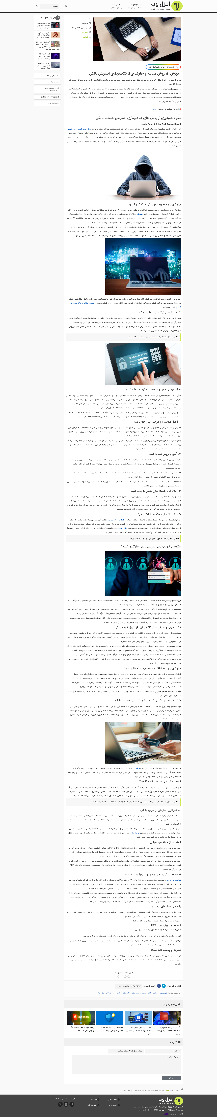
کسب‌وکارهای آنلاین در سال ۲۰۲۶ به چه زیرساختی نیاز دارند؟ (42, 56)
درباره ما (93, 1099)
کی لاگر (108, 993)
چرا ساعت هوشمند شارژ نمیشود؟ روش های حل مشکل (43, 25)
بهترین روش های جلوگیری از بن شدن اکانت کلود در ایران (43, 35)
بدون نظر (85, 32)
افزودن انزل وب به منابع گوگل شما (161, 67)
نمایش (154, 109)
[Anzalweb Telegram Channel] (66, 5)
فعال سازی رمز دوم (174, 880)
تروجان (144, 993)
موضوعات (134, 6)
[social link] (72, 1105)
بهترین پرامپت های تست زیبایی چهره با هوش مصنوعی (43, 65)
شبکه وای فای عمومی (116, 520)
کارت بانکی (125, 993)
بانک (149, 993)
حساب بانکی (135, 993)
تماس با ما (116, 6)
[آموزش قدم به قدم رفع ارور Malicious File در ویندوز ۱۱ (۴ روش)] (167, 1024)
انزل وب (167, 6)
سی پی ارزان (54, 82)
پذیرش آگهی (92, 1105)
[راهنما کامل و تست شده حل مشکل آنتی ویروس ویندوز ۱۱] (110, 1024)
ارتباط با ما (113, 1105)
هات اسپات (122, 528)
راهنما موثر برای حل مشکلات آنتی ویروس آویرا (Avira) (81, 1029)
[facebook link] (159, 986)
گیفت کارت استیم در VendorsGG (52, 89)
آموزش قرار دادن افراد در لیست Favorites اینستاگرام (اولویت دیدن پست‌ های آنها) (48, 46)
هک (103, 993)
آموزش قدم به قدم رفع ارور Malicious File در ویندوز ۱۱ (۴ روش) (168, 1030)
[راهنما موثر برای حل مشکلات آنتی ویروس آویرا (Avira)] (81, 1024)
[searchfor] (37, 5)
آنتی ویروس (163, 993)
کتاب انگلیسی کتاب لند (51, 75)
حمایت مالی (112, 1099)
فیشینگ (140, 214)
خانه (167, 1090)
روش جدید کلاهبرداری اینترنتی (79, 129)
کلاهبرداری (116, 993)
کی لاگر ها (136, 833)
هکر (98, 993)
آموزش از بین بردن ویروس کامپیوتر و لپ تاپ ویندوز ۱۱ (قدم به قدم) (138, 1030)
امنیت (155, 993)
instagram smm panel (50, 97)
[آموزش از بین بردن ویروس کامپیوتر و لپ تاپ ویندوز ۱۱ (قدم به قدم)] (138, 1024)
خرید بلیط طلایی (53, 103)
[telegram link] (164, 986)
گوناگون (85, 37)
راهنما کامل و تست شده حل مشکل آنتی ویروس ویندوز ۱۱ (112, 1029)
